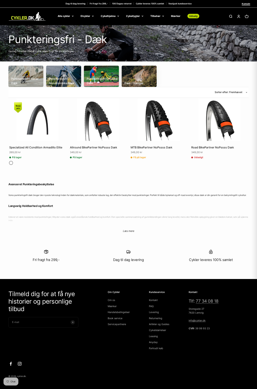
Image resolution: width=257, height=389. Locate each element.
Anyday (153, 342)
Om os (111, 300)
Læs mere (128, 230)
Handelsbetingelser (119, 312)
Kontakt (246, 3)
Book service (115, 318)
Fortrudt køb (156, 348)
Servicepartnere (117, 324)
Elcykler (85, 15)
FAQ (151, 306)
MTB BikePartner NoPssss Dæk (151, 147)
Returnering (155, 318)
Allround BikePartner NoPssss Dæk (93, 147)
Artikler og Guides (159, 324)
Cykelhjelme (108, 15)
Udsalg (193, 15)
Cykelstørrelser (157, 330)
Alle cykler (64, 15)
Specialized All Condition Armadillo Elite (35, 147)
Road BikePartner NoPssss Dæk (212, 147)
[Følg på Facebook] (10, 363)
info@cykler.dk (197, 320)
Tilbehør (155, 15)
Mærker (175, 15)
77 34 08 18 (207, 301)
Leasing (153, 336)
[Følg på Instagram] (19, 363)
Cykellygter (133, 15)
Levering (154, 312)
